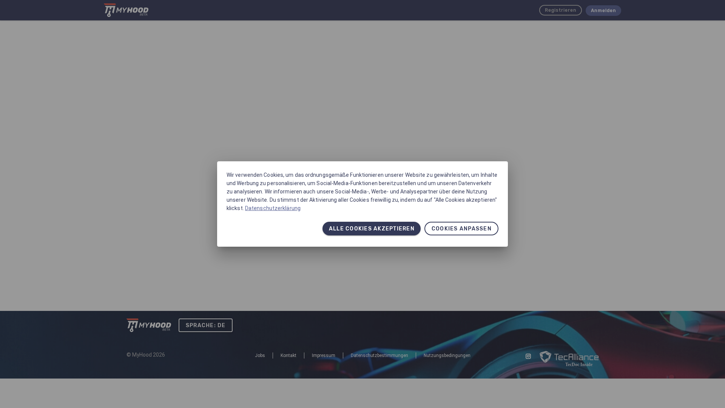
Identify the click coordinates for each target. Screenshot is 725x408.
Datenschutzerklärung (273, 208)
